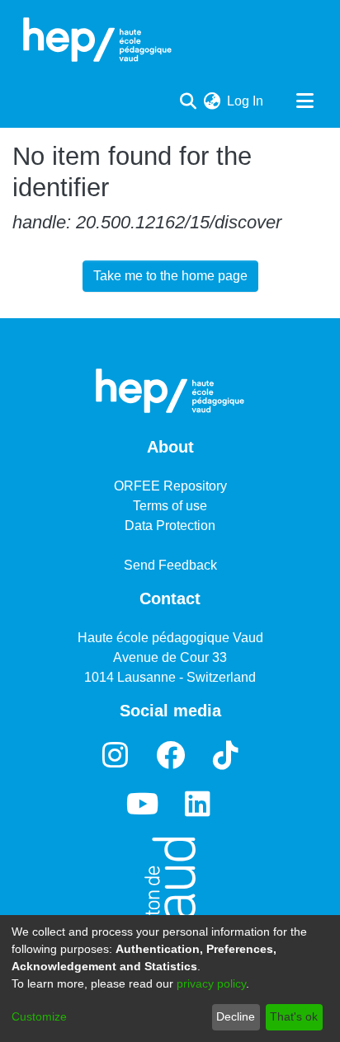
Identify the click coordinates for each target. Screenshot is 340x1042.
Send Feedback (170, 565)
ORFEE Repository (170, 486)
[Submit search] (187, 101)
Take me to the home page (170, 276)
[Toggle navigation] (304, 101)
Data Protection (170, 526)
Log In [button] (246, 101)
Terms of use (170, 506)
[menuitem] (211, 101)
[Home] (97, 40)
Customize (39, 1016)
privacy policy (211, 983)
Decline (235, 1016)
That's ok (294, 1016)
